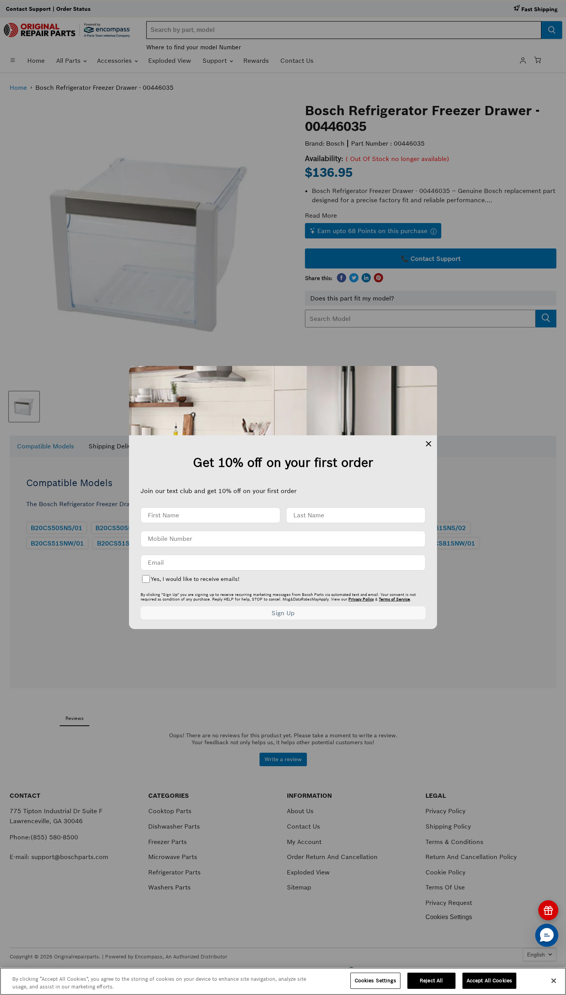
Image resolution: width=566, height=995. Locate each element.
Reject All (431, 980)
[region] (283, 981)
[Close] (553, 980)
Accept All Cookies (489, 980)
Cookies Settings (375, 980)
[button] (546, 935)
